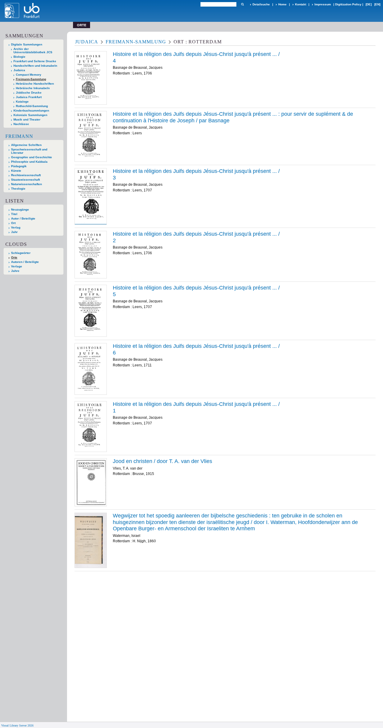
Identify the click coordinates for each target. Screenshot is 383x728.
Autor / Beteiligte (23, 218)
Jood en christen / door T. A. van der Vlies (162, 461)
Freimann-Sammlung (31, 79)
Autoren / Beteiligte (25, 262)
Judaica (19, 70)
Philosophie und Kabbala (29, 161)
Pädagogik (19, 166)
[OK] (242, 4)
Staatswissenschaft (25, 179)
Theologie (18, 188)
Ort (13, 223)
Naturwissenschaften (26, 184)
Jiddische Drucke (29, 92)
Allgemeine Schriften (26, 145)
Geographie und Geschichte (31, 157)
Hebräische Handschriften (35, 83)
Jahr (14, 232)
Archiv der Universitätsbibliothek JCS (32, 50)
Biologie (19, 56)
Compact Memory (28, 74)
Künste (16, 170)
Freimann (19, 136)
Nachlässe (21, 124)
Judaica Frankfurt (29, 97)
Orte (14, 257)
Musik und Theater (26, 119)
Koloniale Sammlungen (30, 115)
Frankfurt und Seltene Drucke (34, 61)
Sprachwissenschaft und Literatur (29, 151)
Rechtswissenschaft (26, 175)
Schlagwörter (21, 253)
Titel (14, 214)
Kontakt (300, 4)
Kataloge (22, 101)
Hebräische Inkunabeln (33, 88)
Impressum (322, 4)
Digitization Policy (348, 4)
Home (282, 4)
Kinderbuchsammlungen (31, 110)
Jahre (15, 270)
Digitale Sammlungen (26, 44)
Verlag (15, 227)
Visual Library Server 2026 (17, 725)
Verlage (16, 266)
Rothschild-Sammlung (32, 106)
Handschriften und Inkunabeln (35, 65)
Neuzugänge (20, 209)
